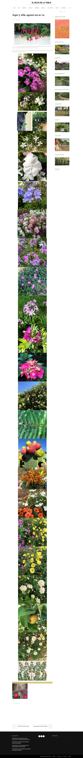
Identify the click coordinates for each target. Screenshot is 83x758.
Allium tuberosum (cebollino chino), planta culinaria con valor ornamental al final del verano (21, 739)
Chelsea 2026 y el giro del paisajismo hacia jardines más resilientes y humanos (21, 749)
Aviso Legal (59, 756)
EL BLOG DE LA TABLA (41, 3)
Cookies (69, 756)
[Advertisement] (32, 712)
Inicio (14, 7)
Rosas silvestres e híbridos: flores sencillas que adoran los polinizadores (20, 742)
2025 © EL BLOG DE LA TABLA (45, 756)
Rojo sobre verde (14, 46)
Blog (19, 7)
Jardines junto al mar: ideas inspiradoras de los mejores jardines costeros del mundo (20, 746)
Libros (57, 7)
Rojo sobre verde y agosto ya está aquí (19, 682)
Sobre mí (54, 756)
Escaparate (63, 7)
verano (13, 11)
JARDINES (24, 7)
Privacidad (64, 756)
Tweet (13, 700)
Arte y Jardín (50, 7)
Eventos (42, 7)
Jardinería (37, 7)
